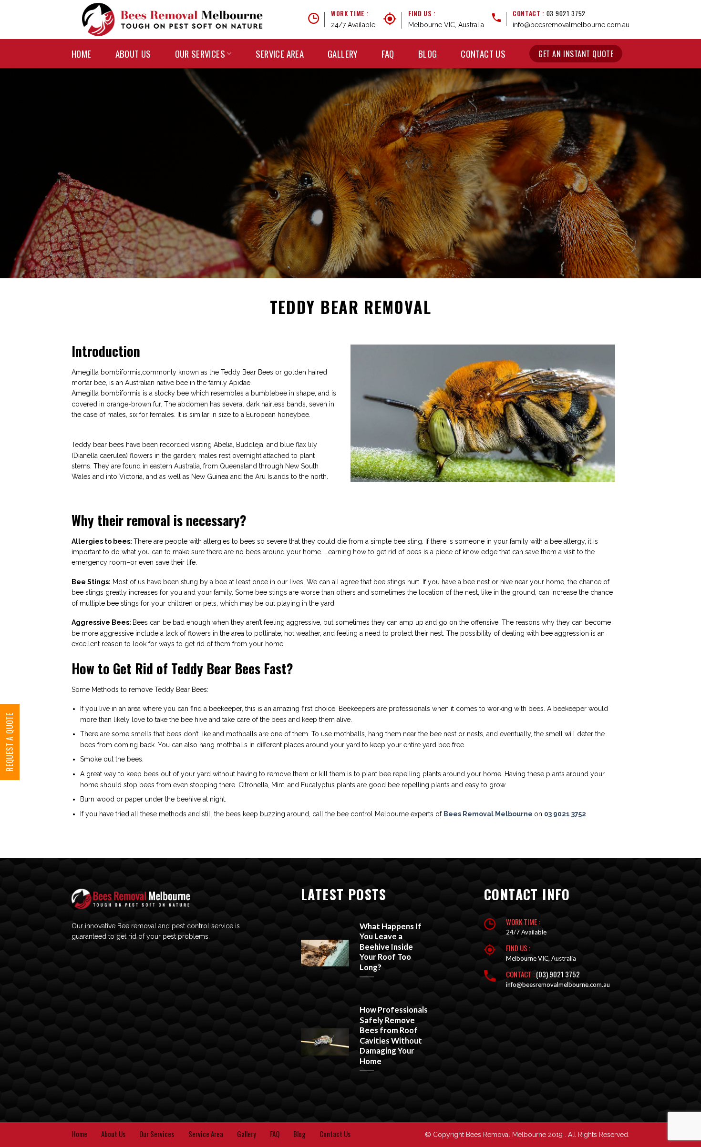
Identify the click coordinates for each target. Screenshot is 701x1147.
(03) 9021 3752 (558, 974)
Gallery (343, 53)
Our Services (200, 53)
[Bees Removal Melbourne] (173, 19)
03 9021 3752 (566, 13)
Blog (427, 53)
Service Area (280, 53)
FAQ (387, 53)
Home (82, 53)
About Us (133, 53)
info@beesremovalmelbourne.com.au (571, 25)
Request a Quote (9, 741)
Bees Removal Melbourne (488, 814)
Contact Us (483, 53)
